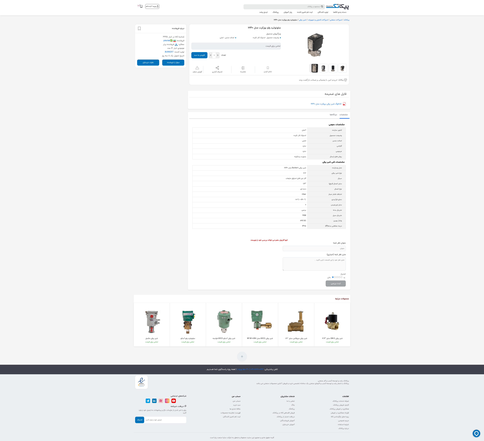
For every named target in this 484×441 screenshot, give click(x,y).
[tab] (343, 114)
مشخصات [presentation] (344, 114)
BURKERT (169, 52)
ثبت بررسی (336, 283)
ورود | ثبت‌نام (151, 6)
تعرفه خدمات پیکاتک (340, 401)
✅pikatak (168, 40)
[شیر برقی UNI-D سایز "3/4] (332, 321)
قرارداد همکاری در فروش (340, 413)
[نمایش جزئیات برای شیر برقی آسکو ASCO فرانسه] (223, 321)
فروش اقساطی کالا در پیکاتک (284, 413)
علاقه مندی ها (235, 409)
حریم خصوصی (343, 420)
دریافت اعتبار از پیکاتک (286, 417)
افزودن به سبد (199, 55)
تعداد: (223, 55)
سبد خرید (236, 405)
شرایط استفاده (343, 424)
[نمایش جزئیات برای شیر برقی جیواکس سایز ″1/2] (296, 321)
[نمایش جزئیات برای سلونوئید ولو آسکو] (187, 321)
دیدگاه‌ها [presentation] (333, 114)
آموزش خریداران (288, 424)
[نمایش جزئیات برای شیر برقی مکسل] (151, 321)
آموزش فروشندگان (287, 420)
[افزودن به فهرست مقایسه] (243, 67)
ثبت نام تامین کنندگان (231, 417)
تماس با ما (291, 401)
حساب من (236, 401)
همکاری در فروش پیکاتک (339, 409)
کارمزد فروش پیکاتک (341, 405)
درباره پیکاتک (343, 428)
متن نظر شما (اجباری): (336, 254)
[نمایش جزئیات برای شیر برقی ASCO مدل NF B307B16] (260, 321)
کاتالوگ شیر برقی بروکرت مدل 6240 (326, 104)
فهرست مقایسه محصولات (230, 413)
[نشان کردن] (139, 28)
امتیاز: (343, 274)
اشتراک (139, 420)
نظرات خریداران (148, 62)
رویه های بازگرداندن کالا (340, 417)
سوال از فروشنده (173, 62)
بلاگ (293, 405)
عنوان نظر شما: (339, 243)
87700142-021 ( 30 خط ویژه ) (250, 369)
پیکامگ (292, 409)
